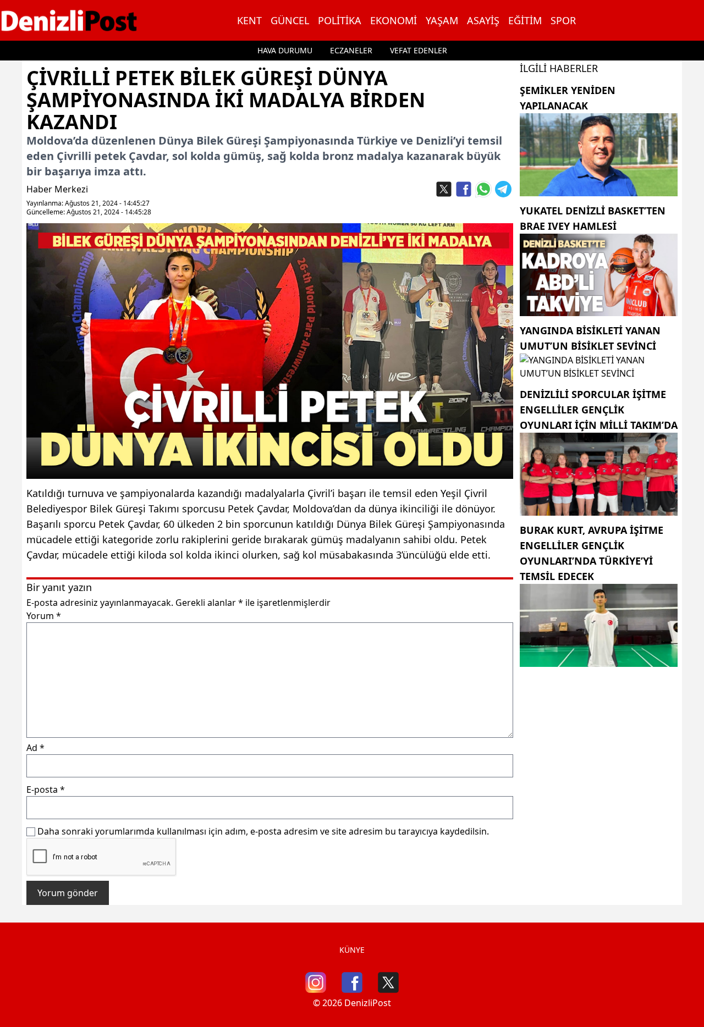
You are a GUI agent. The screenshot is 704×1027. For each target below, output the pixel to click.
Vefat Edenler (418, 50)
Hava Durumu (284, 50)
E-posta (45, 789)
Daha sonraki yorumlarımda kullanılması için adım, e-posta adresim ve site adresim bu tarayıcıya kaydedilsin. (263, 831)
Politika (339, 20)
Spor (563, 20)
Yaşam (442, 20)
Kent (249, 20)
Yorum (43, 616)
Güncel (290, 20)
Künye (352, 950)
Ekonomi (393, 20)
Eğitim (525, 20)
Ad (35, 748)
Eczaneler (351, 50)
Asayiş (483, 20)
